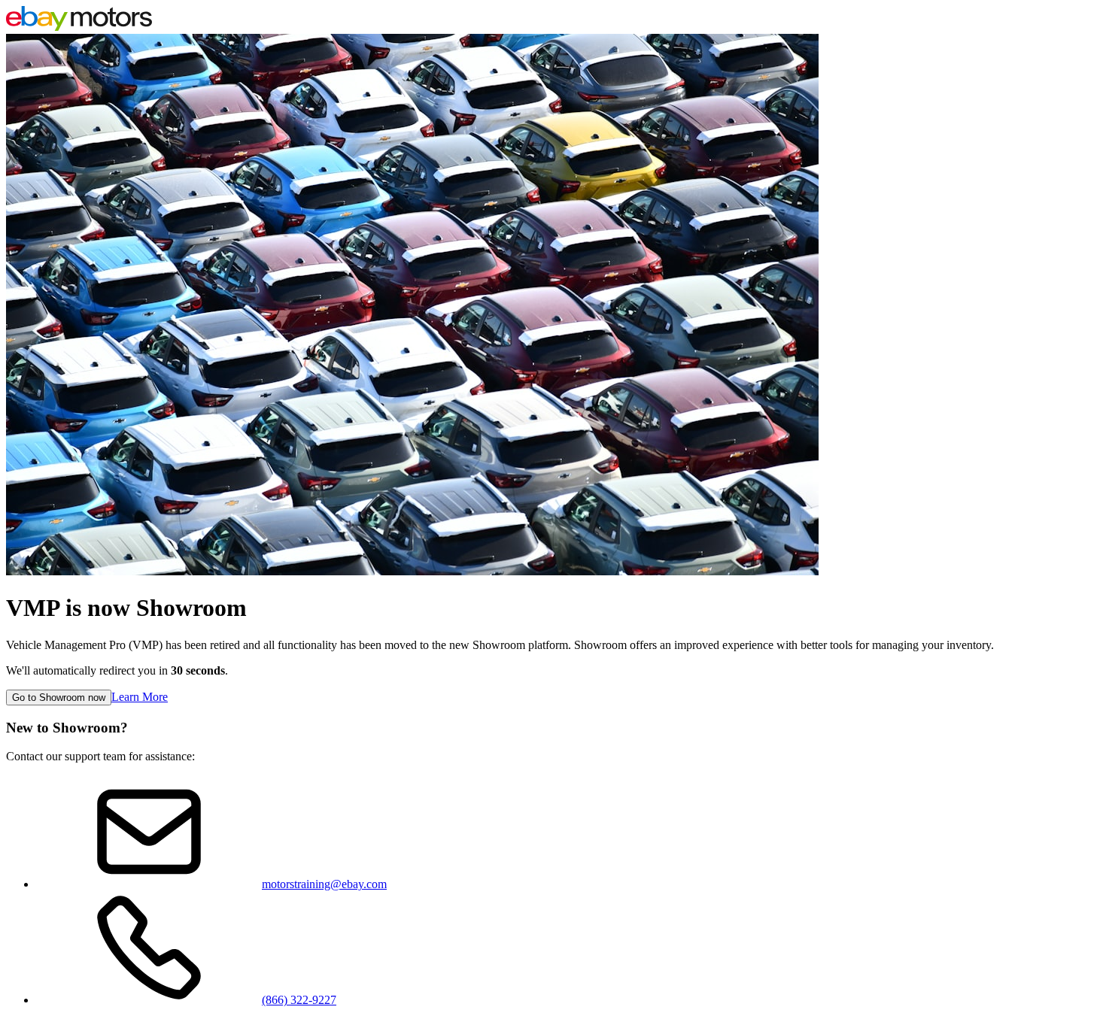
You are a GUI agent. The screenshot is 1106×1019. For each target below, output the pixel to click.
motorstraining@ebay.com (324, 884)
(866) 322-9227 (299, 999)
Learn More (139, 696)
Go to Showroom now (58, 697)
